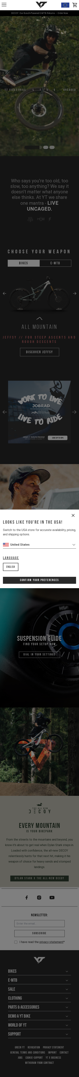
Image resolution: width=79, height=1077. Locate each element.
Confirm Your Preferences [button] (39, 580)
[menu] (4, 4)
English (10, 567)
